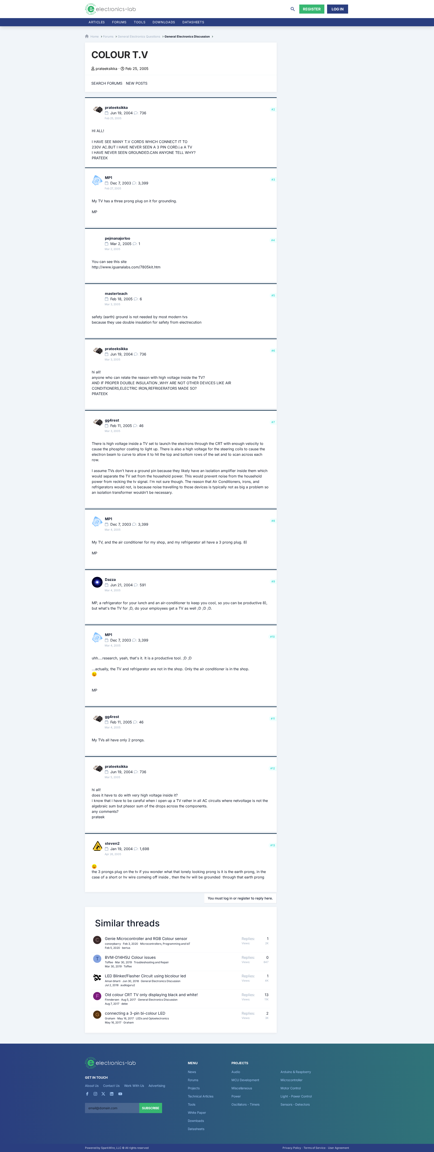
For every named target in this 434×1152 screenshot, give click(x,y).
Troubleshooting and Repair (151, 962)
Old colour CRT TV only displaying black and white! (151, 994)
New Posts (136, 83)
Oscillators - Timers (245, 1104)
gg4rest (112, 420)
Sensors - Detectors (295, 1104)
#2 (273, 109)
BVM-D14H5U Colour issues (130, 957)
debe (124, 1003)
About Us (92, 1086)
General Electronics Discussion (160, 981)
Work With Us (134, 1086)
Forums (119, 22)
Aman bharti (112, 981)
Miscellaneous (241, 1088)
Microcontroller (291, 1080)
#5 (273, 295)
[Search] (293, 9)
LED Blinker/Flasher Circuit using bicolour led (145, 976)
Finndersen (112, 999)
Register (312, 9)
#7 (273, 422)
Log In (338, 9)
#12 (272, 768)
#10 (272, 636)
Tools (139, 22)
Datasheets (193, 22)
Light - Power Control (296, 1096)
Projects (194, 1088)
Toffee (109, 962)
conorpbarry (113, 943)
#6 (273, 350)
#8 (273, 520)
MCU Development (245, 1080)
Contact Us (111, 1086)
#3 (273, 179)
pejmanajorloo (117, 238)
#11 (273, 718)
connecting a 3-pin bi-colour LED (135, 1013)
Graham (110, 1018)
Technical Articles (201, 1096)
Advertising (157, 1086)
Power (236, 1096)
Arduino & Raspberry (296, 1072)
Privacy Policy (292, 1148)
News (192, 1072)
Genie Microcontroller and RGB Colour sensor (146, 938)
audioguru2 (127, 985)
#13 (272, 845)
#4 (273, 240)
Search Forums (106, 83)
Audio (235, 1072)
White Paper (197, 1112)
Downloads (196, 1121)
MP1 (108, 177)
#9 (273, 581)
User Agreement (338, 1148)
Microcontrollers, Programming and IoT (165, 943)
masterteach (116, 293)
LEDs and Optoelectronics (152, 1018)
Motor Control (291, 1088)
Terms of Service (315, 1148)
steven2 (112, 843)
